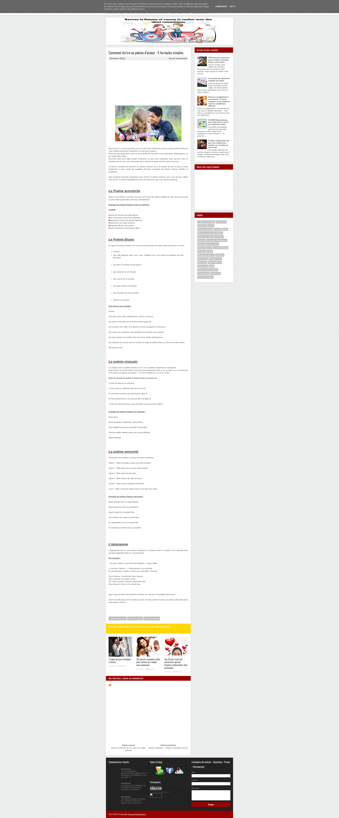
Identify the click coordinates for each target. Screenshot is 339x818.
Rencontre (202, 259)
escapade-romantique (217, 240)
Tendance (215, 273)
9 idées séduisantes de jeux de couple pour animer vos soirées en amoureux (218, 144)
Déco (225, 229)
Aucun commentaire (178, 58)
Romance (202, 262)
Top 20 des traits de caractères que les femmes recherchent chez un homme (176, 664)
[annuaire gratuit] (156, 797)
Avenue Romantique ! (137, 814)
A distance (221, 222)
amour (211, 226)
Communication (205, 229)
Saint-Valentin (214, 262)
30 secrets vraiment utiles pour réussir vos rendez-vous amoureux (148, 662)
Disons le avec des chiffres (210, 233)
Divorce (201, 240)
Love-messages (135, 618)
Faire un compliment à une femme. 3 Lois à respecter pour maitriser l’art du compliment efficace (219, 101)
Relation (220, 255)
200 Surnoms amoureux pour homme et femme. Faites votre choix (219, 60)
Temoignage (203, 273)
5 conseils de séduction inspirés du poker (219, 79)
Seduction (202, 266)
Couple (217, 229)
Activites (202, 226)
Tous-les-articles (151, 618)
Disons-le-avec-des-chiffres (210, 237)
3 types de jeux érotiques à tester (120, 661)
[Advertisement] (129, 85)
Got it (233, 6)
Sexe (211, 266)
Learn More (221, 6)
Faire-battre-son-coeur (208, 244)
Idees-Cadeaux (204, 248)
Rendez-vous (215, 259)
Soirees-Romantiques (207, 270)
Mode (209, 251)
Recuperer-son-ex (206, 255)
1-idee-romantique (117, 618)
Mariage (201, 251)
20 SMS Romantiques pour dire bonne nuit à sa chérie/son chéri (218, 122)
